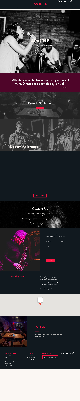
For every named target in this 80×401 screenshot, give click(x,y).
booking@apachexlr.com (44, 223)
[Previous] (7, 41)
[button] (45, 7)
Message (48, 251)
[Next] (73, 41)
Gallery (10, 355)
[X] (68, 1)
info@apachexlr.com (48, 219)
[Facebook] (71, 1)
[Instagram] (59, 1)
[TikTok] (62, 1)
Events (6, 355)
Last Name (62, 241)
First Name (48, 241)
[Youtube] (65, 1)
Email (48, 246)
